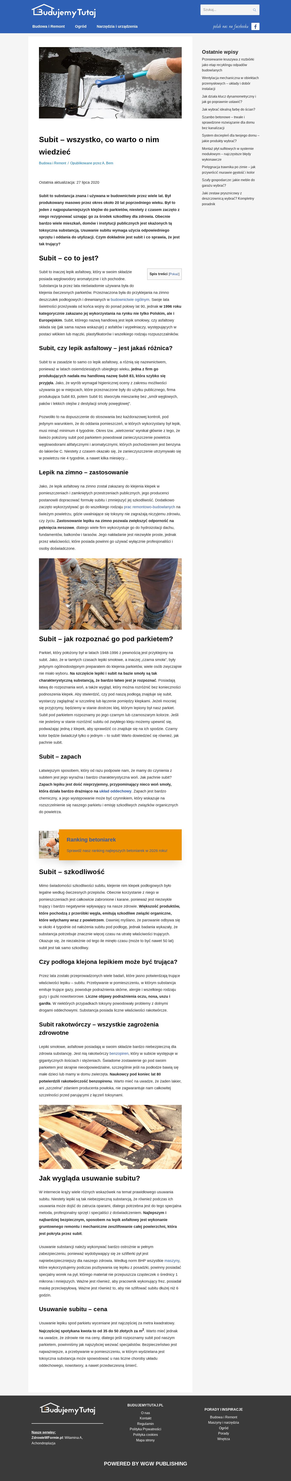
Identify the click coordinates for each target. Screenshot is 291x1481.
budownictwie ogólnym (130, 299)
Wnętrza (223, 1439)
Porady (223, 1433)
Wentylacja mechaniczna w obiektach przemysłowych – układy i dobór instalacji (230, 83)
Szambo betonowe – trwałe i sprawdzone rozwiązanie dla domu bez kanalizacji (228, 122)
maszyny (171, 1261)
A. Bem (107, 163)
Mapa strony (145, 1440)
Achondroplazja (43, 1443)
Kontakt (145, 1418)
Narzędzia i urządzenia (117, 26)
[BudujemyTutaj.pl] (63, 11)
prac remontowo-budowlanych (149, 507)
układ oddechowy (115, 791)
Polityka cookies (145, 1434)
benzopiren (118, 1053)
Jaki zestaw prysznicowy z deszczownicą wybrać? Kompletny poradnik (228, 198)
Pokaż (174, 274)
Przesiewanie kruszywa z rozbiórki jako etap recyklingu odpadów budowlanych (228, 65)
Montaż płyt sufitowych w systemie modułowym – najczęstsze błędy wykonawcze (228, 154)
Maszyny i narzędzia (223, 1422)
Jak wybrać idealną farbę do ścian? (228, 109)
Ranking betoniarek (91, 840)
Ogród (80, 26)
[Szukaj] (254, 9)
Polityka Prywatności (145, 1429)
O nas (145, 1413)
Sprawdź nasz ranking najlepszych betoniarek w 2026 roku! (117, 851)
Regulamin (145, 1424)
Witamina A (73, 1437)
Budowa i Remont (48, 26)
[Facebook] (255, 26)
